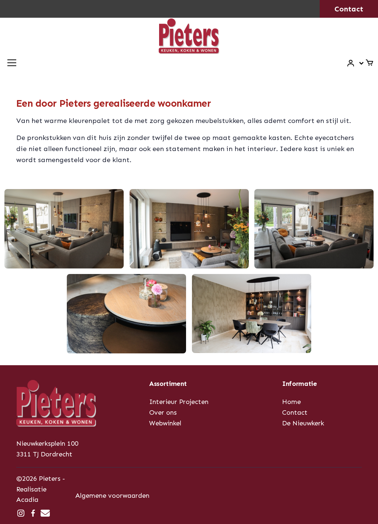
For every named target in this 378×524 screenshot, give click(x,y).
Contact (348, 8)
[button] (355, 63)
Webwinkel (165, 423)
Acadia (27, 500)
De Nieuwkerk (303, 423)
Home (291, 402)
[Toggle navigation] (11, 62)
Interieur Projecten (179, 402)
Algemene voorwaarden (112, 496)
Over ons (163, 412)
